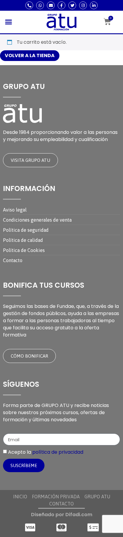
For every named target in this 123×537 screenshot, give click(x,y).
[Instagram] (83, 5)
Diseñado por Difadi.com (61, 514)
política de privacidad (57, 452)
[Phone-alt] (29, 5)
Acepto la (45, 452)
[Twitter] (72, 5)
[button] (8, 22)
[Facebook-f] (61, 5)
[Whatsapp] (40, 5)
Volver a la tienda (30, 55)
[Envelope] (51, 5)
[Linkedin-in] (94, 5)
